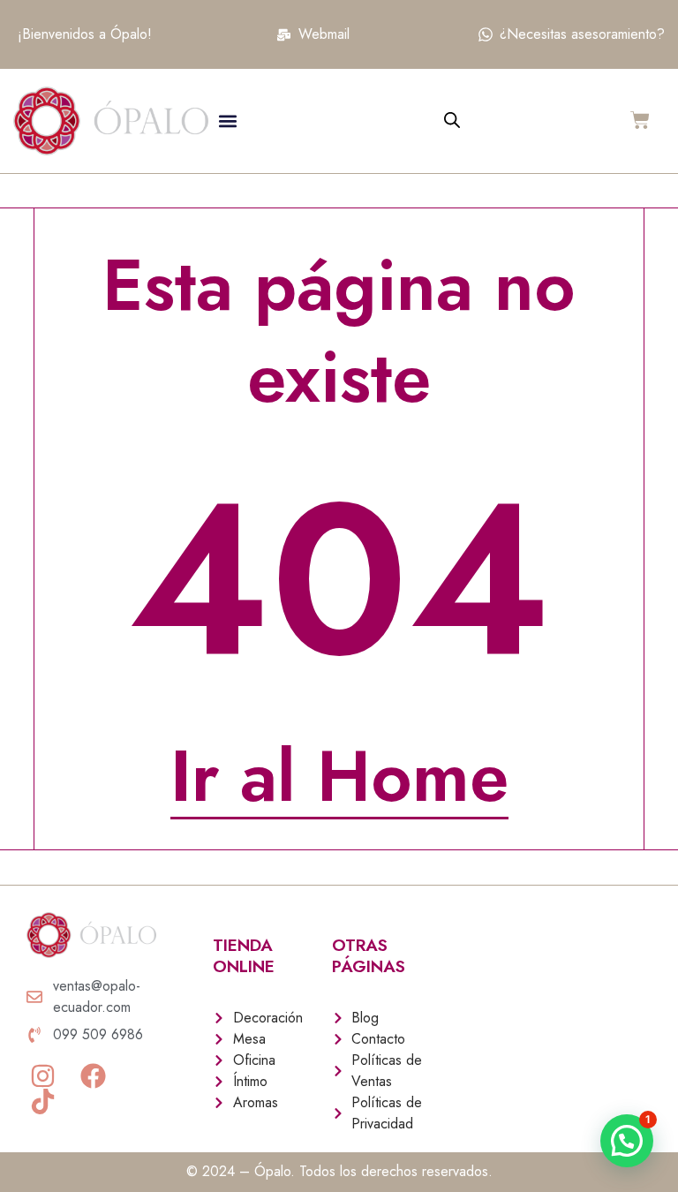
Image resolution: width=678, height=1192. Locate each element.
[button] (227, 121)
